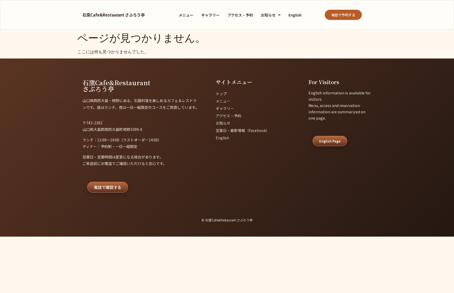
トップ (221, 93)
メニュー (186, 15)
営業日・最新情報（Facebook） (243, 130)
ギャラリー (210, 15)
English (295, 15)
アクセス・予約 (240, 15)
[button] (271, 15)
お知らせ (268, 15)
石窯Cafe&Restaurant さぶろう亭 (113, 15)
